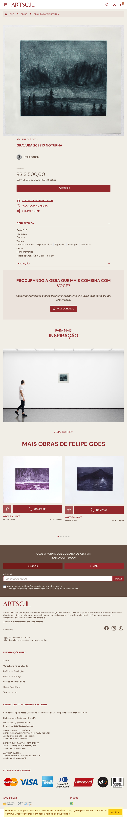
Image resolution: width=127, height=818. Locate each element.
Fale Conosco (65, 308)
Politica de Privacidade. (68, 588)
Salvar (118, 578)
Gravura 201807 (11, 516)
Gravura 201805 (73, 517)
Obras (24, 14)
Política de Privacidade (14, 681)
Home (11, 14)
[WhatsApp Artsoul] (121, 628)
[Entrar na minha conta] (114, 5)
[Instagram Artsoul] (113, 628)
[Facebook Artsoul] (106, 628)
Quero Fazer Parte (12, 687)
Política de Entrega (12, 676)
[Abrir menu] (5, 5)
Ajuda (6, 660)
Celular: (8, 574)
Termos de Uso (48, 588)
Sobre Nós (8, 629)
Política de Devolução (13, 671)
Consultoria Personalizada (15, 666)
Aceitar (115, 812)
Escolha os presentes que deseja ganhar (28, 640)
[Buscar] (107, 5)
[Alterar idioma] (71, 803)
